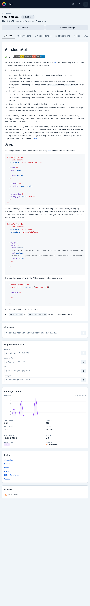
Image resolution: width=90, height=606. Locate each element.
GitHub (6, 471)
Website (7, 479)
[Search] (80, 4)
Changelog (8, 460)
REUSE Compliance (11, 475)
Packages (7, 13)
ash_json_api (10, 17)
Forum (6, 468)
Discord (7, 464)
